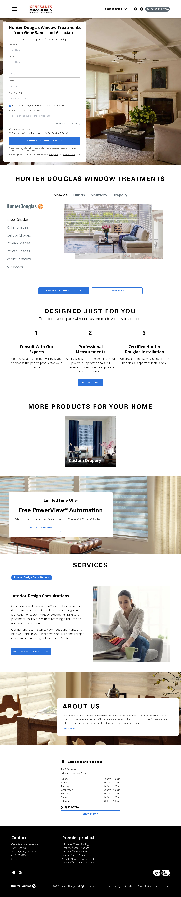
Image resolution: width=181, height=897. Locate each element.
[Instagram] (141, 9)
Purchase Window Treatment (26, 133)
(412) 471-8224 (69, 807)
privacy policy (30, 150)
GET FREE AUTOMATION (38, 528)
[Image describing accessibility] (161, 872)
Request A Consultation (64, 291)
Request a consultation (31, 652)
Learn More (117, 291)
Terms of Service (69, 154)
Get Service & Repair (58, 133)
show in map (90, 813)
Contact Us (90, 382)
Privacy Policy (54, 154)
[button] (14, 9)
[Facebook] (135, 9)
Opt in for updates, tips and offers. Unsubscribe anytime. (38, 105)
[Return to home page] (59, 9)
